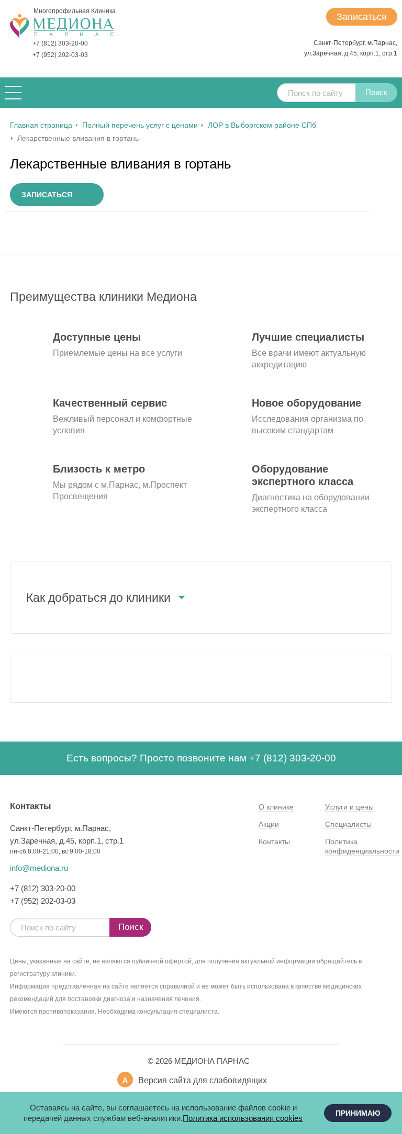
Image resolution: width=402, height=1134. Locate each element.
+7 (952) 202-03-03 (60, 55)
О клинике (276, 807)
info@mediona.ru (39, 867)
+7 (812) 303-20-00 (60, 43)
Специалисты (348, 824)
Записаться (362, 17)
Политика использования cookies (243, 1118)
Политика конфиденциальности (362, 846)
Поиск (376, 92)
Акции (269, 824)
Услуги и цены (349, 807)
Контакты (274, 841)
